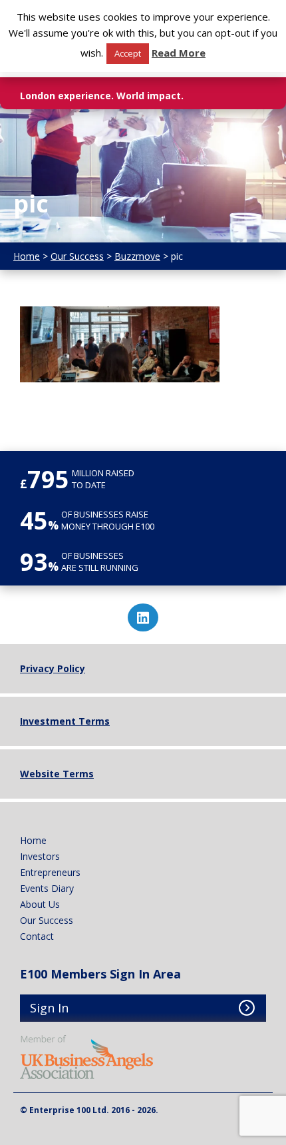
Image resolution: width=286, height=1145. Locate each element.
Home (33, 840)
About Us (40, 904)
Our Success (46, 920)
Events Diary (47, 888)
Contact (37, 936)
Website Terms (57, 773)
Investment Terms (65, 721)
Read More (179, 52)
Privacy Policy (52, 668)
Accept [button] (127, 53)
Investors (40, 856)
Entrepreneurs (50, 872)
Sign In (49, 1008)
